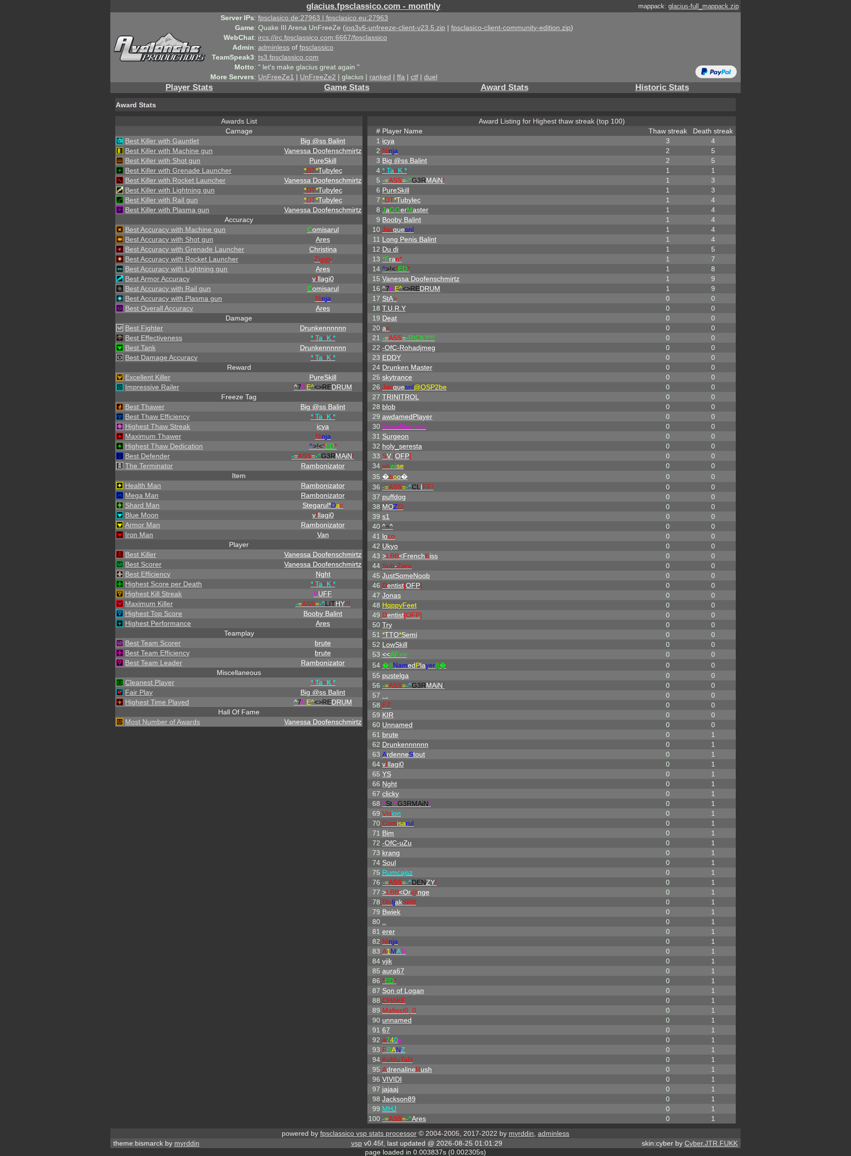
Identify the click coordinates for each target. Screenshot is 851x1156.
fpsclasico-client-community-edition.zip (511, 28)
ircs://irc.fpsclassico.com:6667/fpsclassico (322, 37)
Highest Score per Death (163, 584)
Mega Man (142, 495)
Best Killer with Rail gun (161, 200)
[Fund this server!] (716, 71)
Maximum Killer (149, 604)
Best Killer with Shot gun (162, 160)
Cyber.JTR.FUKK (711, 1143)
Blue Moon (142, 515)
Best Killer (140, 554)
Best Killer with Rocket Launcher (175, 180)
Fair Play (139, 692)
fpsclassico (316, 47)
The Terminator (149, 466)
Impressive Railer (152, 387)
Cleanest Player (149, 682)
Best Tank (140, 348)
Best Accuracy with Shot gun (169, 239)
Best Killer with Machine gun (169, 151)
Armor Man (142, 525)
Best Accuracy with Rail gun (168, 288)
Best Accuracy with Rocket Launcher (181, 259)
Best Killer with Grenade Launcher (178, 170)
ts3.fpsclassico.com (288, 57)
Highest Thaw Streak (157, 426)
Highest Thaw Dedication (164, 446)
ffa (401, 77)
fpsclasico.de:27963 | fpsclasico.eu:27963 (323, 18)
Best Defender (147, 456)
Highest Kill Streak (153, 594)
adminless (274, 47)
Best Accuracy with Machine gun (175, 229)
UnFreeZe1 (276, 77)
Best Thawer (144, 407)
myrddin (521, 1133)
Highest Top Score (153, 613)
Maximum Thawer (153, 436)
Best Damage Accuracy (161, 357)
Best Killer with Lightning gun (170, 190)
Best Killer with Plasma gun (167, 210)
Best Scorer (143, 564)
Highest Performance (158, 623)
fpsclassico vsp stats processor (368, 1133)
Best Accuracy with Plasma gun (173, 298)
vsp (356, 1143)
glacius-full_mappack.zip (703, 6)
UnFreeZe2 (318, 77)
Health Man (143, 485)
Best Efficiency (147, 574)
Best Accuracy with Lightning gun (176, 269)
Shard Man (142, 505)
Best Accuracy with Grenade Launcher (184, 249)
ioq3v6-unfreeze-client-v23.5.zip (395, 28)
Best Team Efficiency (157, 653)
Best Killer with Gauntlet (162, 141)
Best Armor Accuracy (157, 279)
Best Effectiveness (153, 338)
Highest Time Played (157, 702)
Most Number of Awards (162, 722)
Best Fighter (144, 328)
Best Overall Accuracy (159, 308)
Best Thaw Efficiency (157, 416)
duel (430, 77)
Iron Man (139, 535)
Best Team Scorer (153, 643)
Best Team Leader (153, 663)
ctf (414, 77)
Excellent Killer (147, 377)
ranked (380, 77)
